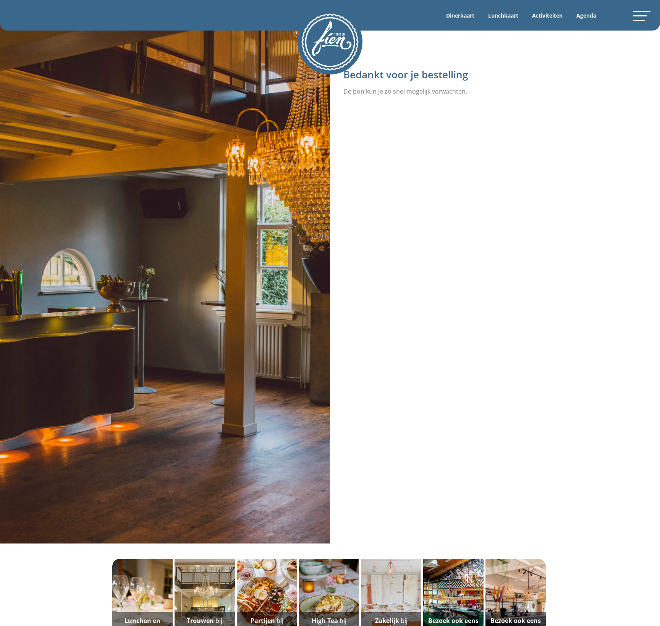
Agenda (586, 15)
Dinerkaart (460, 15)
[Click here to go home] (330, 42)
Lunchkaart (503, 15)
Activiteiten (547, 15)
